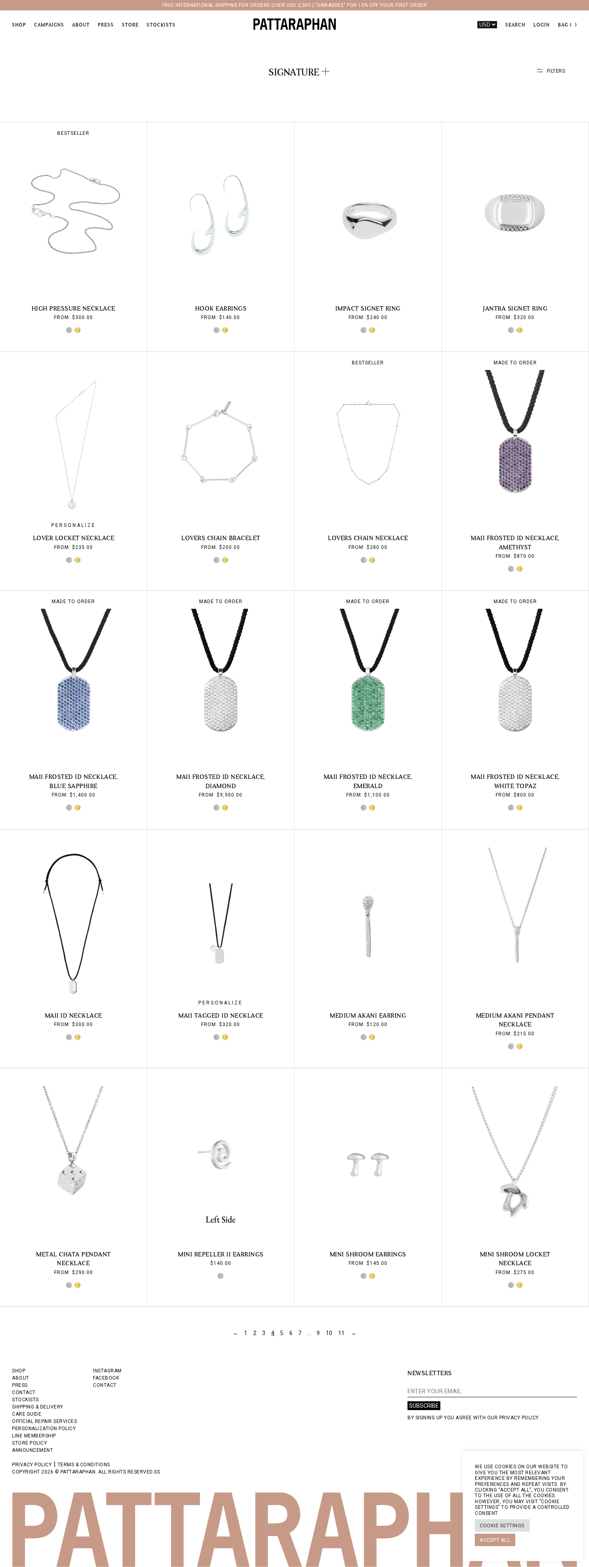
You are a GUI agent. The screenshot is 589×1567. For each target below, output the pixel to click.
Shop (19, 25)
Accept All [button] (495, 1540)
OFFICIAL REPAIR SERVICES (44, 1421)
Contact (105, 1385)
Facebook (106, 1378)
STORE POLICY (29, 1443)
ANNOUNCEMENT (32, 1450)
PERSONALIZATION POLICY (44, 1428)
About (81, 25)
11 (341, 1333)
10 (329, 1333)
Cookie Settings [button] (502, 1525)
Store (130, 25)
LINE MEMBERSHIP (34, 1436)
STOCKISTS (25, 1399)
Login (541, 25)
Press (106, 25)
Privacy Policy (32, 1464)
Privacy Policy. (519, 1418)
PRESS (20, 1385)
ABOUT (20, 1378)
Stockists (161, 25)
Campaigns (49, 25)
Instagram (107, 1371)
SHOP (18, 1371)
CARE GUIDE (26, 1414)
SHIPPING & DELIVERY (37, 1407)
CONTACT (24, 1392)
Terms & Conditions (84, 1464)
